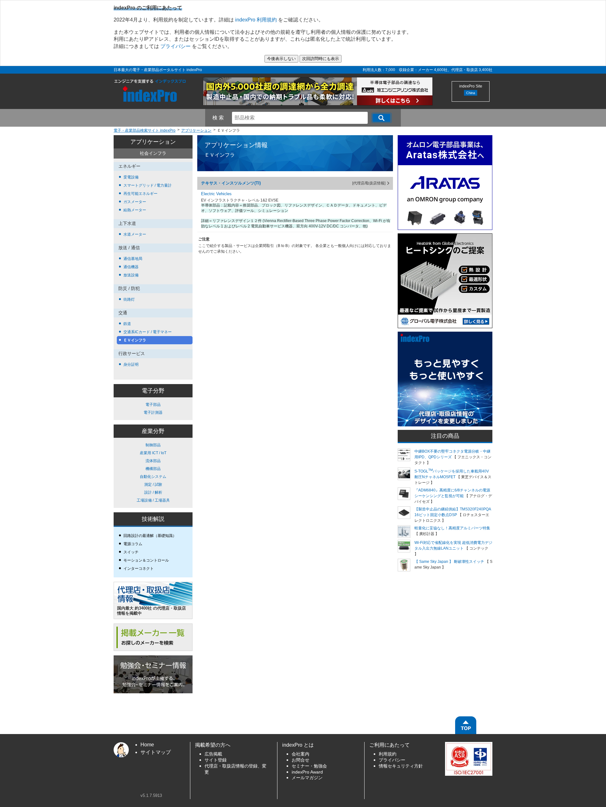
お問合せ (300, 760)
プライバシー (175, 46)
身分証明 (131, 364)
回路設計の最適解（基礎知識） (149, 535)
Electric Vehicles (216, 193)
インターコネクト (138, 568)
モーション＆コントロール (146, 560)
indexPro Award (307, 772)
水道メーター (134, 234)
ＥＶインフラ (134, 340)
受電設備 (131, 177)
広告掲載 (213, 754)
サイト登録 (216, 760)
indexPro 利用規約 (256, 19)
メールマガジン (307, 777)
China (470, 93)
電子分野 (153, 391)
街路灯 (129, 299)
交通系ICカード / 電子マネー (147, 332)
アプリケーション (153, 142)
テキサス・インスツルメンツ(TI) (231, 183)
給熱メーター (134, 210)
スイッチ (131, 552)
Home (147, 744)
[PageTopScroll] (465, 725)
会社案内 (300, 754)
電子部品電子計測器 (153, 408)
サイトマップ (155, 752)
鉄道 (127, 324)
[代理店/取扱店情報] (368, 183)
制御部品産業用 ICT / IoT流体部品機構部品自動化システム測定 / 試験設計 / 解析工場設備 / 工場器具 (153, 473)
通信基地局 (132, 258)
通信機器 (131, 267)
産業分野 (153, 431)
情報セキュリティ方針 (401, 766)
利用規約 (387, 754)
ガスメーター (134, 202)
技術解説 (153, 519)
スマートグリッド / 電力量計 (147, 185)
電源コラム (132, 544)
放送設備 (131, 275)
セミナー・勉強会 (309, 766)
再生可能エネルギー (140, 193)
